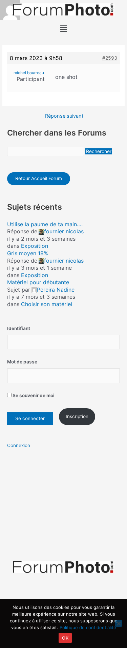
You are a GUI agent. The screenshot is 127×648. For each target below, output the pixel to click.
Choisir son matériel (46, 304)
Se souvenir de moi (33, 395)
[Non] (118, 623)
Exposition (34, 245)
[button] (63, 28)
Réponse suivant (64, 116)
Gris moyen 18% (27, 253)
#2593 (109, 58)
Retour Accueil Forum (38, 178)
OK (65, 638)
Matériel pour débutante (38, 282)
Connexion (18, 445)
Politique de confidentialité (88, 627)
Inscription (77, 416)
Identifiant (18, 328)
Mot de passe (22, 361)
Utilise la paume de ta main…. (45, 224)
